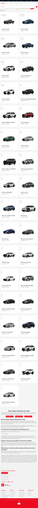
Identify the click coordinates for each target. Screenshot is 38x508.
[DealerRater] (13, 482)
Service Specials (12, 493)
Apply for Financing (19, 416)
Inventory (3, 490)
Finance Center (21, 492)
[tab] (18, 9)
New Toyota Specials (10, 416)
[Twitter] (6, 482)
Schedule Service (13, 492)
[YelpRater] (10, 482)
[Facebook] (2, 482)
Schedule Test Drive (28, 416)
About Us (29, 492)
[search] (37, 3)
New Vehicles (3, 492)
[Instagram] (4, 482)
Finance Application (6, 433)
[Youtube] (8, 482)
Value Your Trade (5, 434)
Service (11, 490)
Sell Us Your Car (21, 496)
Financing (21, 490)
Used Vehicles (3, 493)
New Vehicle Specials (4, 496)
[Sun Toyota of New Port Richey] (3, 3)
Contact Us (5, 473)
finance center (8, 442)
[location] (19, 0)
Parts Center (12, 496)
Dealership (30, 490)
